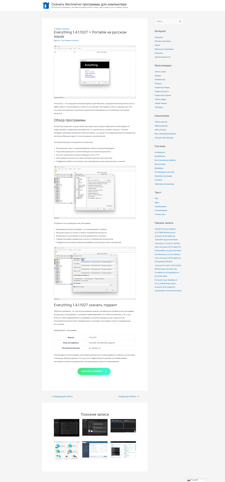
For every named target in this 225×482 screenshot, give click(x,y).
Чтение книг (160, 214)
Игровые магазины (163, 41)
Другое (57, 40)
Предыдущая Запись (62, 396)
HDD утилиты (160, 130)
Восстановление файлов (165, 160)
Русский (194, 480)
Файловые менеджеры (164, 184)
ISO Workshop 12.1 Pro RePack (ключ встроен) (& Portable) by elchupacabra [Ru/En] (168, 258)
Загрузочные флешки (164, 138)
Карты (157, 45)
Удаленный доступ (163, 57)
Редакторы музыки (163, 95)
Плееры (158, 83)
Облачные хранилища (164, 49)
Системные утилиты (70, 40)
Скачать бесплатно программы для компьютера (89, 4)
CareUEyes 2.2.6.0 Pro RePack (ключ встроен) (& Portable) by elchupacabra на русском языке (168, 247)
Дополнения (160, 164)
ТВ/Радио (159, 107)
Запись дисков (161, 122)
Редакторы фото (162, 91)
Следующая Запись (128, 396)
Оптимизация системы (164, 172)
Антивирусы (160, 152)
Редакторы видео (162, 87)
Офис (157, 202)
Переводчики (160, 206)
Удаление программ (163, 176)
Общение (159, 53)
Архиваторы (160, 156)
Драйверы (159, 168)
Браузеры (159, 37)
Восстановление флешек (165, 134)
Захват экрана (161, 103)
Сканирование (161, 210)
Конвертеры (160, 79)
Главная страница (61, 29)
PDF (156, 198)
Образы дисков (161, 126)
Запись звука (160, 71)
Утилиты (158, 180)
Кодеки (158, 75)
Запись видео (160, 99)
